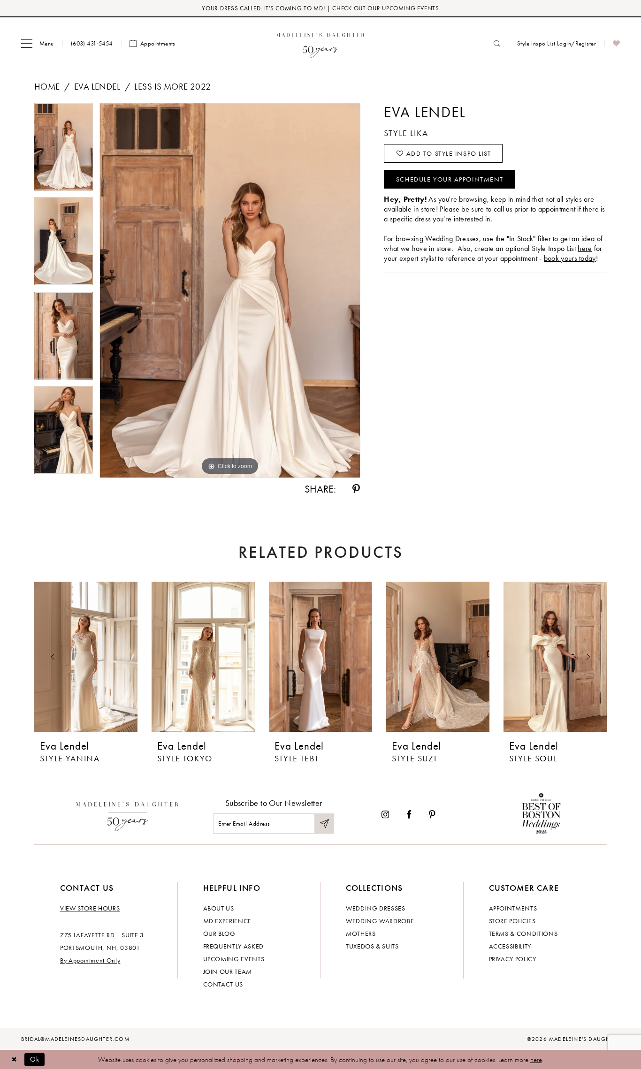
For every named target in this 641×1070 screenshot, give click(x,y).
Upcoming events (234, 959)
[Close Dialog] (14, 1059)
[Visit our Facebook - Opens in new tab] (409, 815)
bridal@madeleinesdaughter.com (75, 1039)
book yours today (570, 258)
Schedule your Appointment (450, 179)
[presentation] (85, 657)
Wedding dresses (375, 908)
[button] (37, 43)
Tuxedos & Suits (372, 946)
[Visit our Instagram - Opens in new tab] (385, 815)
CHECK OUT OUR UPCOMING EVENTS (385, 8)
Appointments (513, 908)
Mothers (361, 933)
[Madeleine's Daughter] (127, 814)
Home (47, 86)
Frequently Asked (233, 946)
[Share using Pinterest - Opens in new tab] (356, 489)
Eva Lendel (97, 86)
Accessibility (510, 946)
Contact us (223, 984)
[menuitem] (37, 43)
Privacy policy (512, 959)
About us (218, 908)
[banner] (321, 43)
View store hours (90, 908)
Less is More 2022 (172, 86)
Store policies (512, 921)
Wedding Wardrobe (380, 921)
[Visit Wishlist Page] (616, 43)
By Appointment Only (90, 960)
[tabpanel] (63, 150)
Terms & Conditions (523, 933)
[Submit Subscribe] (324, 823)
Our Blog (219, 933)
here (585, 248)
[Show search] (497, 43)
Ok (35, 1059)
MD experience (227, 921)
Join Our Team (227, 971)
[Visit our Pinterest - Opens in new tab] (432, 815)
